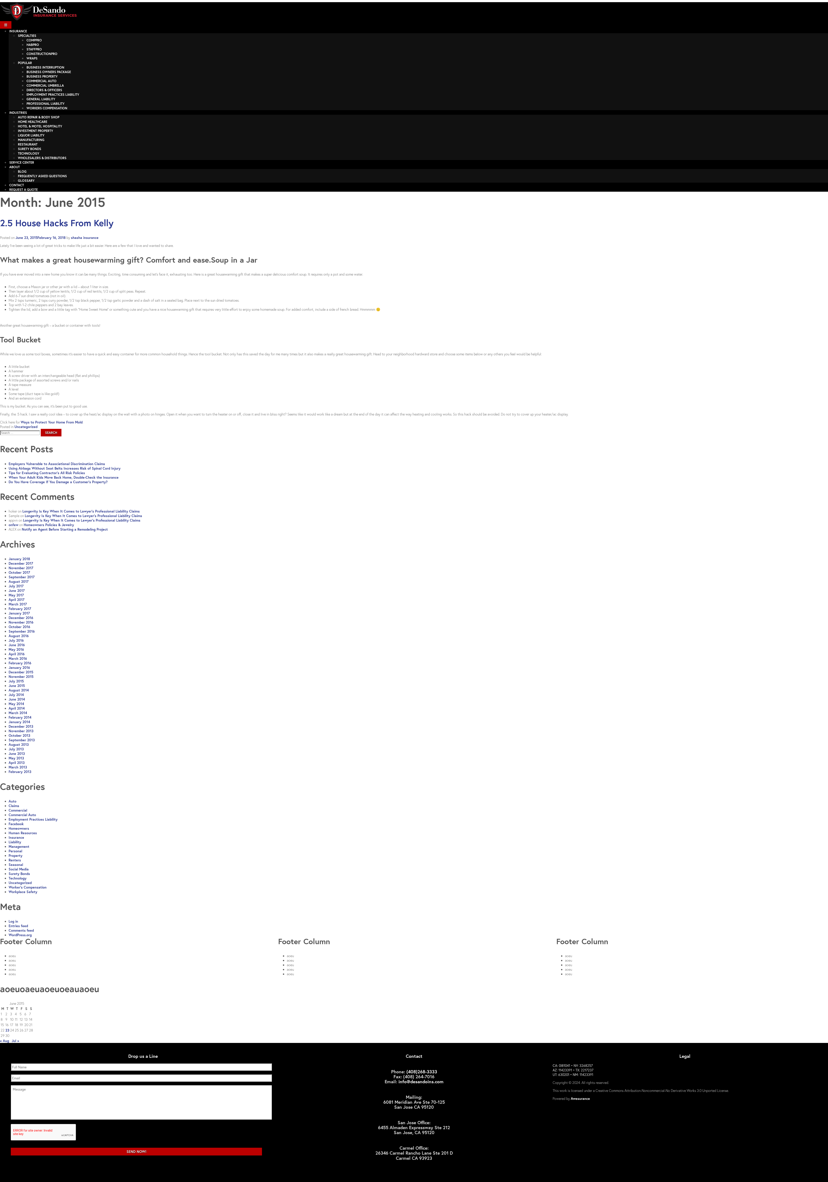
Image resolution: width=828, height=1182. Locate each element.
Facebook (16, 823)
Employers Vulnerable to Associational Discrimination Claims (57, 463)
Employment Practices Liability (53, 94)
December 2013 (21, 726)
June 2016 (17, 645)
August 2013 (19, 744)
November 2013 (21, 731)
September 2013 (22, 740)
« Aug (4, 1040)
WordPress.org (20, 935)
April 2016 (17, 654)
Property (15, 855)
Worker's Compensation (28, 887)
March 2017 (18, 604)
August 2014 (19, 690)
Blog (22, 171)
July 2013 (16, 749)
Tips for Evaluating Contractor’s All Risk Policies (47, 472)
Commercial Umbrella (45, 85)
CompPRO (34, 40)
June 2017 (17, 590)
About (14, 167)
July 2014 (16, 694)
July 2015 (16, 681)
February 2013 (20, 771)
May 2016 (16, 649)
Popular (25, 63)
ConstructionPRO (42, 54)
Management (19, 846)
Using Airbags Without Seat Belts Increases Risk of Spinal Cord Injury (65, 468)
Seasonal (16, 864)
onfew (13, 524)
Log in (13, 921)
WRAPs (32, 58)
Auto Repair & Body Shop (38, 117)
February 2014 (20, 717)
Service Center (21, 162)
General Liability (41, 99)
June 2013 (17, 753)
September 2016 (22, 631)
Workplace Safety (23, 891)
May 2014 (16, 703)
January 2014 (19, 722)
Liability (15, 842)
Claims (14, 805)
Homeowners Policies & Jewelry (49, 524)
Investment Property (35, 131)
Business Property (42, 76)
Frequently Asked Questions (42, 176)
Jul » (15, 1040)
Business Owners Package (49, 72)
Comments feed (21, 930)
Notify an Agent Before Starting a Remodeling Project (65, 529)
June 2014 (17, 699)
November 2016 (21, 622)
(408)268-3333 (421, 1072)
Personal (15, 851)
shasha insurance (85, 237)
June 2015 (17, 685)
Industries (18, 112)
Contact (16, 185)
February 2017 (20, 608)
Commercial (18, 810)
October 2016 (19, 626)
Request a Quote (23, 189)
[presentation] (43, 1132)
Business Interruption (45, 67)
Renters (15, 860)
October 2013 (19, 735)
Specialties (27, 35)
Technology (28, 153)
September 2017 (21, 577)
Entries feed (18, 925)
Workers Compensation (47, 108)
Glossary (26, 180)
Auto (12, 801)
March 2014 (18, 712)
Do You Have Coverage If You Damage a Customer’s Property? (58, 482)
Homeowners (19, 828)
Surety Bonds (29, 149)
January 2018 (19, 559)
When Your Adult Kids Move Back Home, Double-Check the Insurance (64, 477)
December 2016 (21, 617)
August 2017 (18, 581)
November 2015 (21, 676)
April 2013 (17, 762)
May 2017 (16, 595)
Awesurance (580, 1098)
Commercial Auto (41, 81)
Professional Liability (45, 103)
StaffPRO (34, 49)
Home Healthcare (32, 121)
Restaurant (28, 144)
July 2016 (16, 640)
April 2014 (17, 708)
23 (7, 1030)
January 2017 (19, 613)
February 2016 (20, 663)
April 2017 (16, 599)
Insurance (18, 31)
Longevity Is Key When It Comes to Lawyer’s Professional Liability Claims (81, 511)
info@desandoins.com (421, 1082)
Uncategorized (26, 426)
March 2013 (18, 767)
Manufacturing (31, 140)
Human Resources (23, 833)
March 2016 (18, 658)
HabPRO (33, 44)
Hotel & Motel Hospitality (40, 126)
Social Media (19, 869)
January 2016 (19, 667)
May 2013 (16, 758)
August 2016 (19, 635)
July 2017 (16, 586)
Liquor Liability (31, 135)
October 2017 (19, 572)
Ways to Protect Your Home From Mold (52, 422)
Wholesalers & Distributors (42, 158)
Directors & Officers (44, 90)
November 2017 (21, 568)
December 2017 (21, 563)
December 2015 (21, 672)
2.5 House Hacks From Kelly (56, 223)
